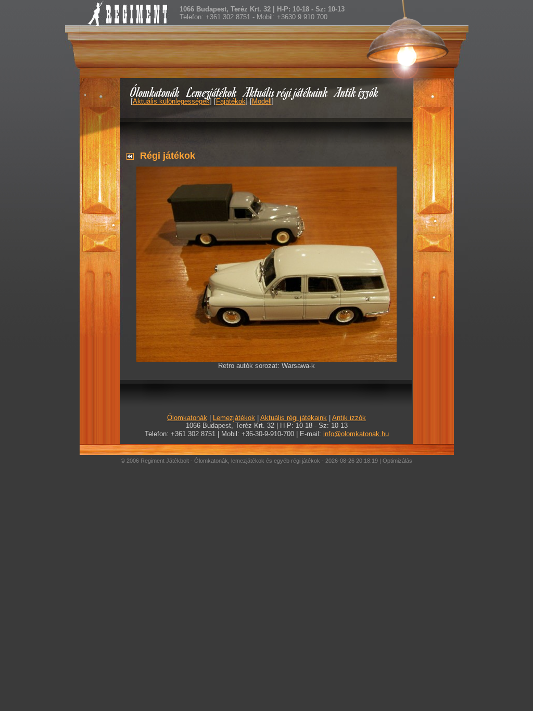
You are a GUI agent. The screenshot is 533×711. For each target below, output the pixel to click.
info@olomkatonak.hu (356, 434)
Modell (262, 101)
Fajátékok (231, 101)
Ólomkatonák (155, 91)
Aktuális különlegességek (171, 101)
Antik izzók (357, 91)
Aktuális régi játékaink (286, 91)
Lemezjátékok (212, 91)
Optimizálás (397, 461)
